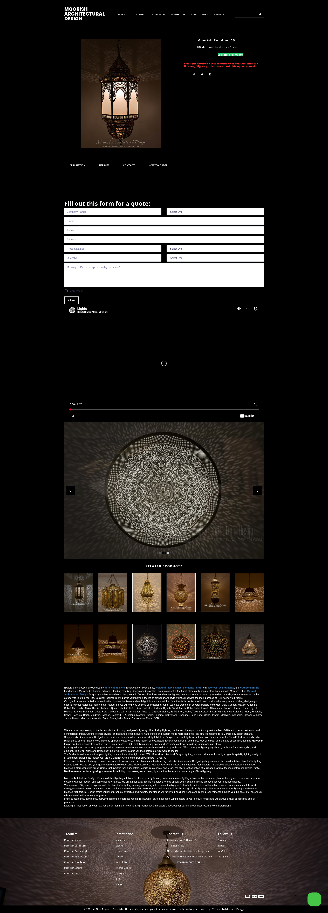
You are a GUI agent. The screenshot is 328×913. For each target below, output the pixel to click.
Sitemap (119, 884)
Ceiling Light (80, 845)
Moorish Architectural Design (228, 909)
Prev (70, 490)
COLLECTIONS (158, 14)
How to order (122, 851)
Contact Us (120, 856)
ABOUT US (123, 14)
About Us (120, 840)
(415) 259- (174, 845)
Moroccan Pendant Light (76, 856)
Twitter (221, 845)
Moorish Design (123, 867)
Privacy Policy (121, 873)
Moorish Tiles (122, 862)
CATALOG (140, 14)
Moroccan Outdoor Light (76, 851)
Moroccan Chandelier (74, 862)
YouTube (222, 851)
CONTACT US (221, 14)
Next (257, 490)
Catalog (119, 845)
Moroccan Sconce (72, 840)
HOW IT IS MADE (199, 14)
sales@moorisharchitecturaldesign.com (189, 851)
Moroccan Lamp (72, 873)
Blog (117, 878)
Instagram (223, 856)
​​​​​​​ (247, 896)
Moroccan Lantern (73, 867)
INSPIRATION (178, 14)
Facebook (223, 840)
